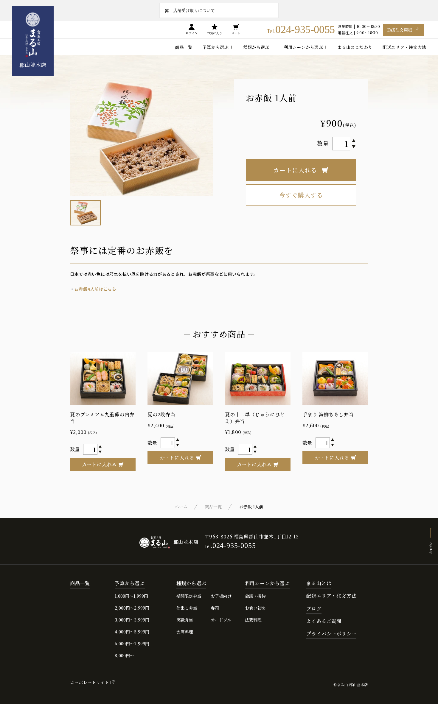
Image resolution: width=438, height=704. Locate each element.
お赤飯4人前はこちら (95, 289)
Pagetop (431, 547)
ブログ (313, 609)
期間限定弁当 (188, 596)
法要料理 (253, 620)
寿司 (215, 608)
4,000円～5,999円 (132, 632)
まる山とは (318, 583)
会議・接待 (255, 596)
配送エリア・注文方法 (404, 47)
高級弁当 (184, 620)
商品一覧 (183, 47)
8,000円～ (124, 655)
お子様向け (221, 596)
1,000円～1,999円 (131, 596)
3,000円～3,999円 (132, 620)
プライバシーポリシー (331, 634)
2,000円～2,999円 (132, 608)
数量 (323, 143)
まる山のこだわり (354, 47)
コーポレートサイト (89, 682)
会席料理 (184, 632)
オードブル (221, 620)
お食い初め (255, 608)
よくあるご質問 (323, 621)
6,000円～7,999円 (132, 644)
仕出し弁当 (186, 608)
